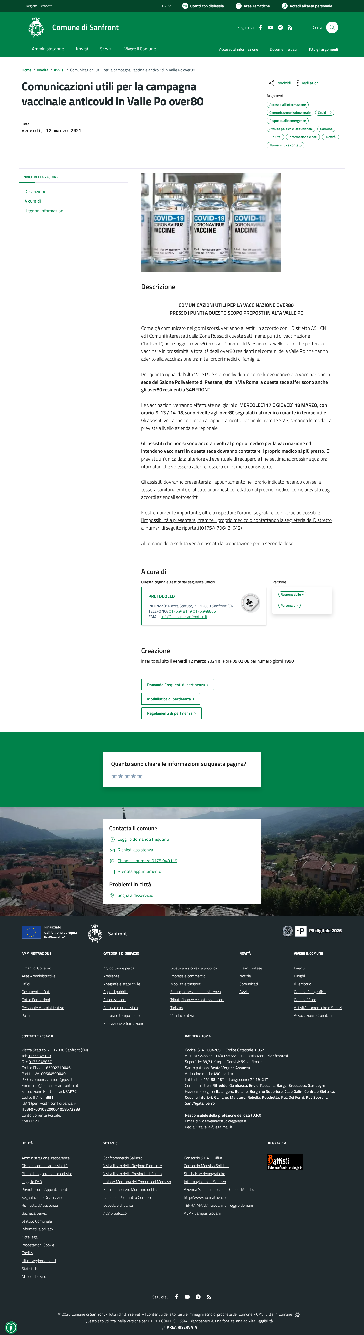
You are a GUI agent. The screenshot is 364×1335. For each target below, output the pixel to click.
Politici (27, 1015)
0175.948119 (39, 1056)
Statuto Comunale (37, 1221)
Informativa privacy (37, 1229)
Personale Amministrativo (43, 1008)
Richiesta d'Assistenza (40, 1205)
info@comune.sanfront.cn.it (184, 617)
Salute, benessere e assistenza (195, 992)
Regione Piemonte (39, 5)
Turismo (176, 1008)
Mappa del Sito (34, 1276)
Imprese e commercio (187, 976)
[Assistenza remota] (296, 1314)
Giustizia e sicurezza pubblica (193, 968)
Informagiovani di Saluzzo (205, 1181)
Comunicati (248, 984)
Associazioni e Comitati (313, 1015)
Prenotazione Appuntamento (45, 1189)
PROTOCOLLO (161, 596)
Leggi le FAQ (32, 1181)
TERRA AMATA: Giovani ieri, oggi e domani (218, 1205)
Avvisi (59, 70)
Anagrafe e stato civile (121, 984)
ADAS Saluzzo (115, 1213)
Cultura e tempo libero (121, 1015)
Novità (42, 70)
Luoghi (299, 976)
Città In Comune (278, 1314)
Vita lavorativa (182, 1015)
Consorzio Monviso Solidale (206, 1166)
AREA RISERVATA (182, 1327)
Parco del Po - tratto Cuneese (127, 1197)
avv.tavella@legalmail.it (212, 1127)
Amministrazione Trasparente (46, 1158)
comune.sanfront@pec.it (52, 1079)
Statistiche (30, 1268)
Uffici (26, 984)
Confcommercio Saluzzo (122, 1158)
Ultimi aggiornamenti (39, 1261)
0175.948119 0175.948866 (192, 611)
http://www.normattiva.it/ (205, 1197)
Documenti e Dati (36, 992)
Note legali (30, 1237)
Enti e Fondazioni (36, 1000)
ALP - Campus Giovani (202, 1213)
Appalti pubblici (115, 992)
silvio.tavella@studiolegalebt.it (221, 1121)
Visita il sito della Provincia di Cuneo (132, 1174)
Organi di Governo (36, 968)
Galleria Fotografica (310, 992)
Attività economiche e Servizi (318, 1008)
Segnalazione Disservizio (42, 1197)
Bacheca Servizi (34, 1213)
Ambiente (111, 976)
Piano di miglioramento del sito (47, 1174)
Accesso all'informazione (238, 49)
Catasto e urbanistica (120, 1008)
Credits (27, 1253)
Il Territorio (302, 984)
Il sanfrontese (250, 968)
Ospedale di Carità (118, 1205)
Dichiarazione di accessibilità (45, 1166)
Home (26, 70)
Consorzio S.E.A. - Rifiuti (203, 1158)
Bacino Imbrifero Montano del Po (130, 1189)
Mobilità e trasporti (185, 984)
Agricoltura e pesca (118, 968)
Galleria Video (305, 1000)
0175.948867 (40, 1062)
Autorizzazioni (114, 1000)
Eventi (299, 968)
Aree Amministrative (38, 976)
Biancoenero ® (201, 1321)
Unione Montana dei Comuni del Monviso (137, 1181)
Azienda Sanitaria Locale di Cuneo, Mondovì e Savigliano (230, 1189)
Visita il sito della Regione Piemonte (132, 1166)
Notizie (245, 976)
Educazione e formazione (123, 1023)
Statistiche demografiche (204, 1174)
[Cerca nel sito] (332, 27)
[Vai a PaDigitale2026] (312, 930)
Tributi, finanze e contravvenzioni (197, 1000)
